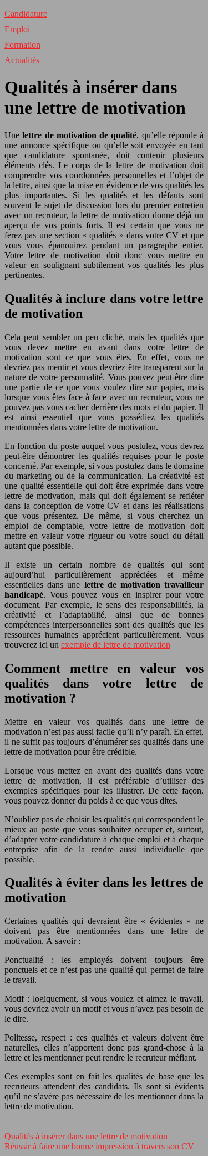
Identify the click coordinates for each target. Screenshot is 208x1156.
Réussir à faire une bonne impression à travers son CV (99, 1146)
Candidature (25, 13)
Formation (22, 44)
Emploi (17, 29)
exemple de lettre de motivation (115, 644)
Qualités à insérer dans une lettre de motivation (86, 1136)
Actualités (21, 60)
